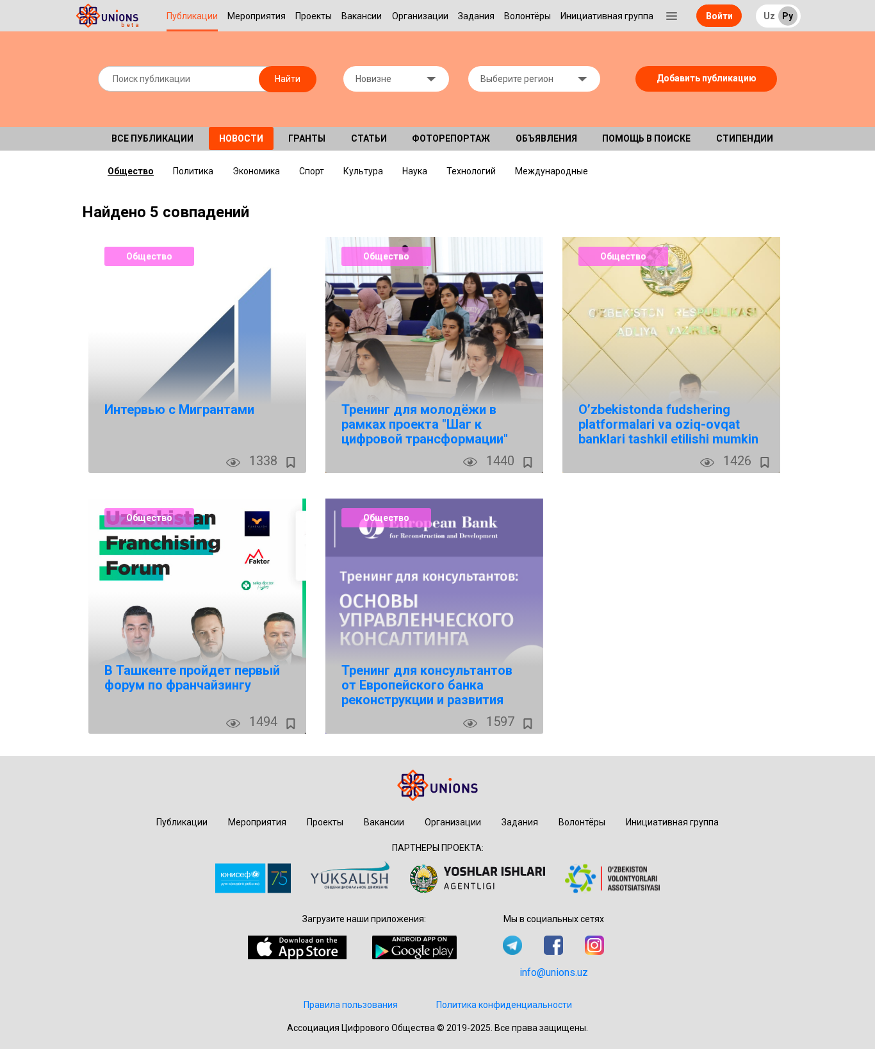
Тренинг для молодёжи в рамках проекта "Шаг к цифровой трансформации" (424, 424)
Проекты (313, 16)
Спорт (311, 171)
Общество (131, 171)
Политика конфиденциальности (504, 1005)
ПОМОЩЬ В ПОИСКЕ (646, 138)
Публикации (192, 16)
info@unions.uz (553, 972)
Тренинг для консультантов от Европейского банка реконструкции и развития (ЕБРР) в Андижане (426, 692)
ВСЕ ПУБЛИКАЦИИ (152, 138)
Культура (363, 171)
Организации (420, 16)
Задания (476, 16)
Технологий (471, 171)
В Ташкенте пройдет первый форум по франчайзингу (192, 678)
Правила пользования (351, 1005)
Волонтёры (527, 16)
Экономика (256, 171)
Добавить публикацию (706, 78)
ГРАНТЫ (306, 138)
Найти (287, 79)
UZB (774, 17)
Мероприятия (256, 16)
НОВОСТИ (241, 138)
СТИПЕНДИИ (744, 138)
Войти (719, 16)
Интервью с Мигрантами (179, 409)
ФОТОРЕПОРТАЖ (451, 138)
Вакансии (361, 16)
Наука (414, 171)
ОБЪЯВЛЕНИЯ (546, 138)
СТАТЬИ (369, 138)
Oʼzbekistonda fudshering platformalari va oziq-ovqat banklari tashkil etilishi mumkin (668, 424)
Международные (551, 171)
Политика (193, 171)
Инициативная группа (606, 16)
